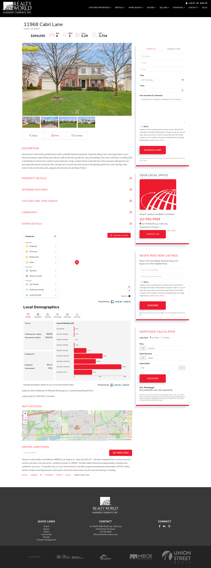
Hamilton (49, 475)
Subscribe (152, 305)
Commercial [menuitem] (46, 534)
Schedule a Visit (173, 49)
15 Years (166, 338)
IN (41, 475)
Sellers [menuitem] (163, 7)
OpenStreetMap (119, 439)
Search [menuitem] (46, 526)
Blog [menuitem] (204, 7)
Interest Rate (145, 363)
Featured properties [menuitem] (99, 7)
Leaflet (109, 439)
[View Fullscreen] (25, 422)
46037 (68, 475)
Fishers (59, 475)
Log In (192, 3)
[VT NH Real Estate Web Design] (176, 557)
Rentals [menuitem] (119, 7)
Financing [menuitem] (178, 7)
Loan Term (144, 338)
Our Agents (171, 230)
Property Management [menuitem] (46, 540)
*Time (142, 86)
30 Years (155, 338)
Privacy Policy (159, 140)
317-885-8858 (150, 219)
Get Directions (121, 453)
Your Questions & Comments (151, 95)
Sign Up (203, 3)
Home (24, 475)
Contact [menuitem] (192, 7)
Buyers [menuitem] (150, 7)
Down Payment (146, 354)
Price (142, 344)
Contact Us (150, 49)
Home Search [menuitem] (135, 7)
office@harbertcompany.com (105, 534)
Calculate (152, 378)
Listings (33, 475)
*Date (142, 75)
